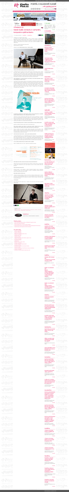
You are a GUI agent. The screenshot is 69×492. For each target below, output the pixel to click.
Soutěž (53, 11)
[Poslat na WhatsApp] (42, 35)
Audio (27, 11)
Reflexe (17, 11)
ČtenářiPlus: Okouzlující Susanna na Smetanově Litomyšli (49, 481)
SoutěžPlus (24, 35)
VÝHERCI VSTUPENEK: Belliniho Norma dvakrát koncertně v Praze (49, 440)
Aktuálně (14, 11)
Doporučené (47, 76)
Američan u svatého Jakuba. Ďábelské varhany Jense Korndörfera (50, 113)
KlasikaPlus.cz (30, 35)
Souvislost (22, 11)
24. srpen (48, 23)
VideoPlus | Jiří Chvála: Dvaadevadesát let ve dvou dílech (49, 216)
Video (29, 11)
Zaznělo (36, 11)
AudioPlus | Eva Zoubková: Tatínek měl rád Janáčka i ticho (50, 247)
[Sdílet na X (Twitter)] (39, 35)
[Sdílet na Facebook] (38, 35)
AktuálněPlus (48, 45)
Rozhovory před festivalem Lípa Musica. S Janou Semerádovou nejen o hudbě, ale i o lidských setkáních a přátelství (50, 419)
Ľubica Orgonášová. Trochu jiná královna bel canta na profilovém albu (50, 349)
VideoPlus (47, 193)
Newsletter (48, 31)
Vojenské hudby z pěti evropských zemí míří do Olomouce (22, 226)
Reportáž (33, 11)
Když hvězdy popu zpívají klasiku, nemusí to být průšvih (50, 330)
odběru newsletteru (51, 32)
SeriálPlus (47, 255)
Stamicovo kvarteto (28, 210)
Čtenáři (55, 11)
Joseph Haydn (39, 209)
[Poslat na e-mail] (41, 35)
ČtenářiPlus (47, 456)
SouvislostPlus (48, 390)
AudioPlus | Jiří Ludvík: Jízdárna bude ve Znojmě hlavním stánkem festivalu (50, 227)
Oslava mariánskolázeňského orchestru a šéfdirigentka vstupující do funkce (25, 222)
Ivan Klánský (35, 209)
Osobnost (47, 11)
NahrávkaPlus (48, 327)
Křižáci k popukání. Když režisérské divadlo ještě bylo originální (49, 339)
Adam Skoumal (18, 209)
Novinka (39, 11)
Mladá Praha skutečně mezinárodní (19, 223)
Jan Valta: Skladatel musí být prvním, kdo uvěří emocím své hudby (49, 163)
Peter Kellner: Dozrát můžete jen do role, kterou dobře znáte (50, 80)
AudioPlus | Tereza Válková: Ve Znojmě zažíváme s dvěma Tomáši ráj (50, 237)
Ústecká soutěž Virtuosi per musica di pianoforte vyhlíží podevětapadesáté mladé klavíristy (27, 225)
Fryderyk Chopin (32, 209)
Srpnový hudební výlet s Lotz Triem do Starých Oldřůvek (22, 224)
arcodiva (22, 209)
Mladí (31, 11)
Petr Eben (19, 210)
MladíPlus (47, 294)
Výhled (45, 11)
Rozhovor (19, 11)
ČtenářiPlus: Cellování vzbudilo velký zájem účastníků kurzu (49, 459)
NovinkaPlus (47, 357)
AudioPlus (47, 224)
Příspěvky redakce (17, 221)
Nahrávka (42, 11)
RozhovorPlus (48, 159)
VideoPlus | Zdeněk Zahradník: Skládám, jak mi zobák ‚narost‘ (50, 207)
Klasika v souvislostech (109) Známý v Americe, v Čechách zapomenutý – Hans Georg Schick (50, 285)
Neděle (50, 11)
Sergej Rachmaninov (23, 210)
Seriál (25, 11)
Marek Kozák (16, 210)
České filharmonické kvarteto (26, 209)
